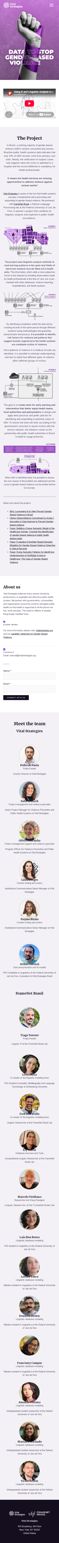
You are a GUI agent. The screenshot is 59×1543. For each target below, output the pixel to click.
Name (7, 671)
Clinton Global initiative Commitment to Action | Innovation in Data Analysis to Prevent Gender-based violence (32, 521)
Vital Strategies (10, 193)
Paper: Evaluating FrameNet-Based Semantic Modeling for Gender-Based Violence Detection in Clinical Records (32, 545)
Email (7, 684)
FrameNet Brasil (21, 204)
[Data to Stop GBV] (13, 5)
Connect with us (16, 697)
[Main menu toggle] (52, 5)
